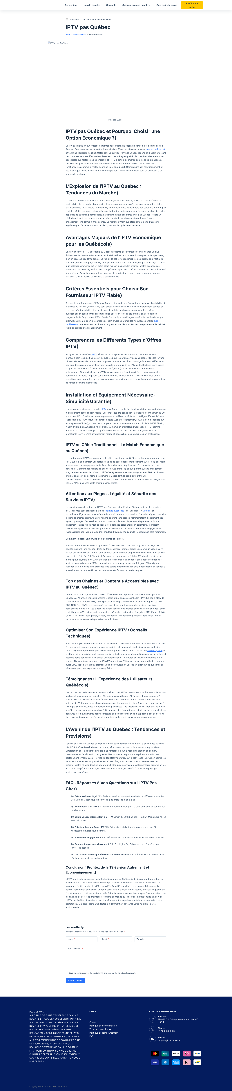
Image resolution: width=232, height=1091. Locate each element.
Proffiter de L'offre (192, 5)
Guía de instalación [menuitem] (166, 5)
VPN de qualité (154, 650)
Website (140, 939)
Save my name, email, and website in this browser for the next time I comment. (102, 973)
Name (71, 939)
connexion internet (155, 149)
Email (105, 939)
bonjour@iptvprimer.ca (169, 1040)
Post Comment (75, 980)
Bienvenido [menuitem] (70, 5)
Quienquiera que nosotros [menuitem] (136, 5)
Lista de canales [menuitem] (91, 5)
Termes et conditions (100, 1029)
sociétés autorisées (114, 510)
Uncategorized (104, 20)
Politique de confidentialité (103, 1025)
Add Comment (75, 948)
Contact (93, 1022)
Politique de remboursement (103, 1032)
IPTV (94, 354)
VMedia (147, 510)
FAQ (91, 1036)
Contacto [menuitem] (111, 5)
